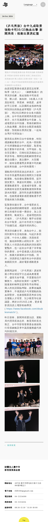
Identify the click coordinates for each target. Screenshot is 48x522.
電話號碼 (8, 496)
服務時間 (8, 507)
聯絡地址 (8, 483)
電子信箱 (8, 491)
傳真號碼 (8, 502)
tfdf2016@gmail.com (24, 491)
